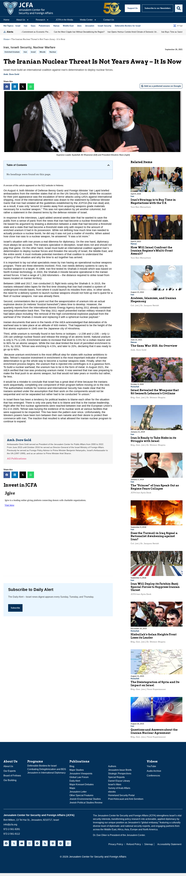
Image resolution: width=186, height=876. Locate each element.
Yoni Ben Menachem (141, 207)
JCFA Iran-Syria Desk (141, 492)
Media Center (86, 19)
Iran (6, 47)
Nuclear (53, 52)
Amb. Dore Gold (11, 74)
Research (40, 19)
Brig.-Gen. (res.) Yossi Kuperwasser (148, 689)
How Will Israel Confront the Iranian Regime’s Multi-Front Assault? (152, 250)
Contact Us (108, 19)
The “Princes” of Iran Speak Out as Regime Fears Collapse (155, 487)
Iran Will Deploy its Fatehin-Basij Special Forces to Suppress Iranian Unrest (155, 587)
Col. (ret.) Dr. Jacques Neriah (145, 305)
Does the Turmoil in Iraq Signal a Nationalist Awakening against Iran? (154, 536)
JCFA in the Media (64, 19)
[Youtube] (21, 843)
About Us (20, 19)
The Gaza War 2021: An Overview (154, 345)
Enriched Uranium (12, 52)
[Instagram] (29, 843)
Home (6, 19)
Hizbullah (135, 387)
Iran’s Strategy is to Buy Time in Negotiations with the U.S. (153, 201)
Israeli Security (21, 47)
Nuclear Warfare (44, 47)
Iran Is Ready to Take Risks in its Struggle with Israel (153, 439)
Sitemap (148, 844)
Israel (33, 52)
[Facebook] (6, 843)
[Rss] (45, 843)
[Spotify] (60, 843)
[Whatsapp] (68, 843)
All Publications (16, 458)
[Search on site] (179, 8)
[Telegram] (37, 843)
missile (42, 52)
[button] (6, 86)
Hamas (134, 244)
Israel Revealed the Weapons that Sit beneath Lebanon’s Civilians (155, 392)
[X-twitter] (14, 843)
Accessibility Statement (169, 844)
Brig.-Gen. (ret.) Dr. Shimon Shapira (148, 397)
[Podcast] (52, 843)
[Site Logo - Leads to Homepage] (28, 8)
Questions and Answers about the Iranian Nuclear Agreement (154, 731)
